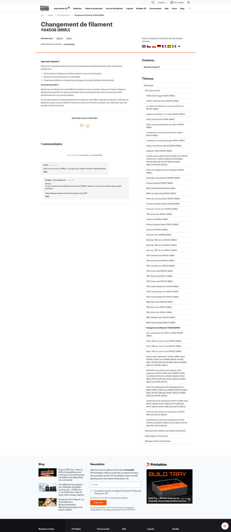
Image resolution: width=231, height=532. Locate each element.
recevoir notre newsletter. (119, 498)
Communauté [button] (155, 8)
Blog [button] (182, 8)
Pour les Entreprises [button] (114, 8)
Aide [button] (166, 8)
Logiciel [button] (129, 8)
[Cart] (188, 2)
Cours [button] (174, 8)
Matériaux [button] (77, 8)
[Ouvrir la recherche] (153, 2)
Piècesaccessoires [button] (94, 8)
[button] (144, 46)
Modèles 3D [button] (141, 8)
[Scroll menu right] (189, 8)
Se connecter (72, 155)
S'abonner (98, 503)
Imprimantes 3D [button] (61, 8)
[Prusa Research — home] (44, 8)
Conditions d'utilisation (111, 510)
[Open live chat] (225, 526)
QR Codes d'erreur (63, 15)
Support (50, 15)
